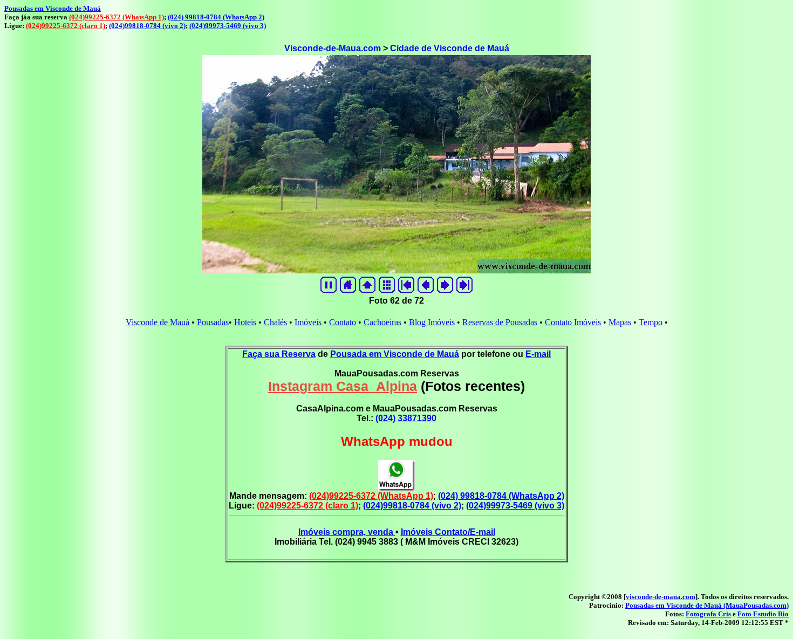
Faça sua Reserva (279, 354)
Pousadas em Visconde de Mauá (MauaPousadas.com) (707, 605)
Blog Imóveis (432, 322)
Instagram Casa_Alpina (342, 386)
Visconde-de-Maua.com (332, 48)
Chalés (275, 322)
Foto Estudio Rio (763, 614)
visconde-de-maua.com (660, 597)
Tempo (650, 322)
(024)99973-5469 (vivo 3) (227, 26)
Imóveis (309, 322)
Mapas (620, 322)
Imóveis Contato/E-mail (448, 532)
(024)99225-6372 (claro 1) (65, 26)
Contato (342, 322)
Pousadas (213, 322)
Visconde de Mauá (157, 322)
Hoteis (245, 322)
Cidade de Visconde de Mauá (449, 48)
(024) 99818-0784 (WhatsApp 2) (216, 17)
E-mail (538, 354)
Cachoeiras (382, 322)
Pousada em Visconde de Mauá (394, 354)
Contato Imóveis (573, 322)
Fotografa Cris (708, 614)
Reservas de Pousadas (499, 322)
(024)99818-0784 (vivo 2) (147, 26)
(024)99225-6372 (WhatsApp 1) (116, 17)
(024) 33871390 (405, 418)
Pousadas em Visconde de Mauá (52, 8)
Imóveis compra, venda (346, 532)
